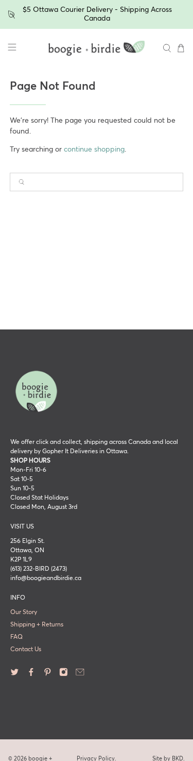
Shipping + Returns (36, 625)
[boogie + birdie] (96, 48)
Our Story (23, 612)
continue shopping (94, 149)
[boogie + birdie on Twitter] (14, 675)
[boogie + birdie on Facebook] (31, 675)
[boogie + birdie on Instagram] (63, 675)
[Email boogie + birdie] (80, 675)
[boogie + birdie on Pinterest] (47, 675)
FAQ (16, 637)
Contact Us (25, 650)
